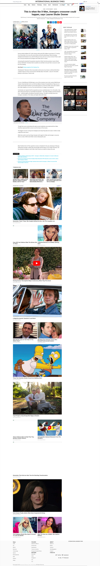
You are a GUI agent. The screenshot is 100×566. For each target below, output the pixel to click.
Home (25, 4)
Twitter (59, 555)
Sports (49, 4)
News (29, 4)
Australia (33, 554)
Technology (39, 4)
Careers (51, 547)
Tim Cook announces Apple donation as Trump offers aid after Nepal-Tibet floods (71, 65)
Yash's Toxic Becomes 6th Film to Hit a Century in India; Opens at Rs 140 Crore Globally (54, 180)
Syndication (33, 547)
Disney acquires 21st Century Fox (31, 67)
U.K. (32, 559)
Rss (60, 557)
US (13, 545)
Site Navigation (53, 549)
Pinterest (66, 557)
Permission (33, 545)
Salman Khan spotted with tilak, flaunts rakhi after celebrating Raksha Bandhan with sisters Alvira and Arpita (37, 181)
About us (52, 543)
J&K (72, 4)
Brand (51, 545)
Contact (51, 551)
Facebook (66, 555)
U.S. (32, 561)
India (14, 543)
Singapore (33, 557)
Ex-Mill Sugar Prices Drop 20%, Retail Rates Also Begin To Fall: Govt (70, 36)
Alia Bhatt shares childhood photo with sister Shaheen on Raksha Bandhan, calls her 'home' (20, 180)
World (14, 547)
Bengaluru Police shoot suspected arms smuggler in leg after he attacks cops (71, 47)
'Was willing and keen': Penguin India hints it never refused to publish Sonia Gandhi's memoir (70, 31)
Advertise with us (35, 543)
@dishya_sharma (24, 21)
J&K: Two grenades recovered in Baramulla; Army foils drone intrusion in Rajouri (70, 53)
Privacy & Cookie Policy (36, 551)
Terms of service (35, 549)
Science (44, 4)
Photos (14, 558)
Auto (14, 556)
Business (33, 4)
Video (68, 4)
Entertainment (55, 4)
